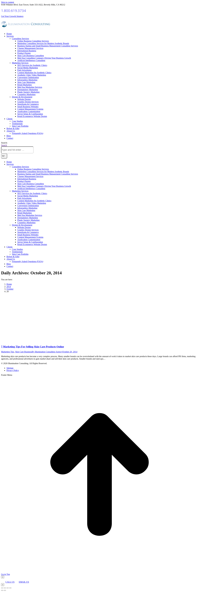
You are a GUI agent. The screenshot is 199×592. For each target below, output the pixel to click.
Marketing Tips (7, 352)
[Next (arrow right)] (5, 590)
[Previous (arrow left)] (2, 590)
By (47, 352)
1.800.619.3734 (13, 10)
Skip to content (7, 2)
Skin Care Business (23, 352)
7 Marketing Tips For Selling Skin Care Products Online (32, 346)
